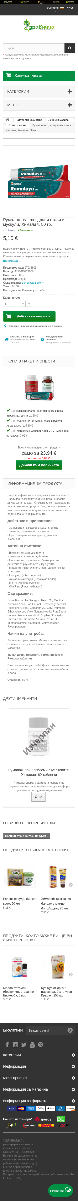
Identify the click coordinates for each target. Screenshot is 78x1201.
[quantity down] (29, 304)
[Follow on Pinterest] (40, 1044)
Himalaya (11, 230)
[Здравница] (39, 2)
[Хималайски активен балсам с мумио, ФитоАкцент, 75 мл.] (58, 877)
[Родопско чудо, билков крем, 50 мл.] (20, 877)
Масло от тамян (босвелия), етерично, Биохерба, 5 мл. (19, 991)
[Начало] (7, 120)
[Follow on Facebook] (7, 1044)
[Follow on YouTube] (32, 1044)
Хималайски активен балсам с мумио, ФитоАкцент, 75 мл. (56, 903)
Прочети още (11, 261)
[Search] (69, 48)
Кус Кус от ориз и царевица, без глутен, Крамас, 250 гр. (57, 991)
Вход (70, 7)
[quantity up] (23, 304)
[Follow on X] (24, 1044)
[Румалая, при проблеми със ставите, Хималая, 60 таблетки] (39, 737)
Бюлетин (13, 1030)
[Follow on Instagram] (15, 1044)
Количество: (11, 297)
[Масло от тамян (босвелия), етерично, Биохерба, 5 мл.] (20, 967)
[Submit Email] (70, 1030)
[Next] (71, 885)
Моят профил (15, 1078)
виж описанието (31, 282)
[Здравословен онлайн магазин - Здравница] (39, 26)
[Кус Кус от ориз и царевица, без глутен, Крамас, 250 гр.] (58, 967)
